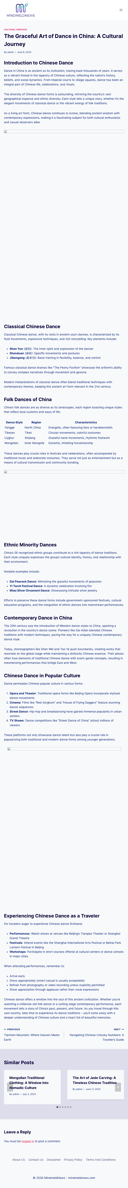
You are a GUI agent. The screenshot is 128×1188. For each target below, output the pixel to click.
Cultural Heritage (15, 29)
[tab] (57, 1107)
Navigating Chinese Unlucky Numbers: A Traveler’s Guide (97, 1034)
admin (10, 52)
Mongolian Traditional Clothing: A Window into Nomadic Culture (28, 1083)
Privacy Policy (73, 1159)
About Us (18, 1159)
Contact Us (36, 1159)
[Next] (118, 1087)
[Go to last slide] (10, 1087)
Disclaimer (54, 1159)
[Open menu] (121, 9)
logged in (28, 1141)
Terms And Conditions (101, 1159)
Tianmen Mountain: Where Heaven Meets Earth (32, 1034)
